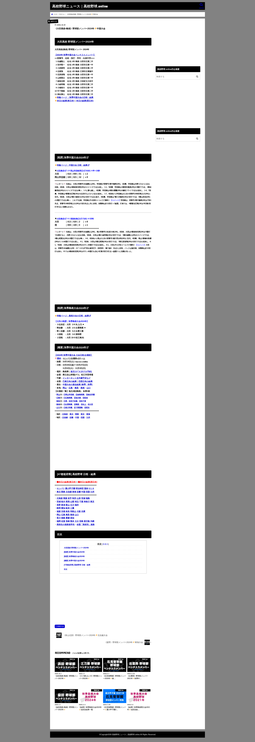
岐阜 (68, 508)
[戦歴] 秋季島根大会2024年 (74, 556)
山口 (89, 388)
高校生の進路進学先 (66, 524)
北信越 (65, 417)
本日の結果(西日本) (85, 101)
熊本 (72, 521)
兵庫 (83, 511)
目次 (65, 569)
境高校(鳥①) (75, 219)
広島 (71, 388)
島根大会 (61, 626)
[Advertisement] (103, 127)
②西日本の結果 (86, 381)
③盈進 (85, 398)
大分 (77, 521)
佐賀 (63, 521)
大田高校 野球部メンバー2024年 (76, 548)
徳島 (63, 518)
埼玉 (77, 501)
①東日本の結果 (70, 381)
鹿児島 (87, 521)
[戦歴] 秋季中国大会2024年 (74, 552)
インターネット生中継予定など (77, 378)
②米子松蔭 (73, 401)
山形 (79, 498)
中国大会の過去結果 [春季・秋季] (77, 384)
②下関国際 (78, 408)
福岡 (59, 521)
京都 (63, 511)
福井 (77, 505)
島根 (83, 388)
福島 (88, 498)
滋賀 (59, 511)
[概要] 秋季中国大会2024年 (74, 561)
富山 (68, 505)
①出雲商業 (68, 404)
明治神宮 (80, 488)
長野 (59, 505)
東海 (88, 414)
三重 (72, 508)
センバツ (61, 488)
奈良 (68, 511)
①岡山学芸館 (69, 395)
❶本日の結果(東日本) (66, 482)
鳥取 (77, 388)
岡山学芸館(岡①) (77, 171)
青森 (65, 498)
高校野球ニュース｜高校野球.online (80, 6)
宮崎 (81, 521)
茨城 (59, 501)
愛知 (63, 508)
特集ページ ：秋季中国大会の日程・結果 (75, 97)
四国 (82, 417)
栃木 (63, 501)
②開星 (76, 404)
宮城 (83, 498)
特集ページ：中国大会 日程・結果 (72, 165)
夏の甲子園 (70, 488)
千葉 (81, 501)
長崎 (68, 521)
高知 (72, 518)
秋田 (74, 498)
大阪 (79, 511)
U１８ (91, 488)
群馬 (68, 501)
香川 (59, 518)
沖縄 (92, 521)
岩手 (70, 498)
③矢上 (83, 404)
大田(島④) (61, 171)
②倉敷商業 (80, 395)
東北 (71, 414)
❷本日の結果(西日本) (87, 482)
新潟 (63, 505)
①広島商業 (68, 398)
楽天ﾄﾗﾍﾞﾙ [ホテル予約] (81, 371)
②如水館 (77, 398)
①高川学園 (68, 408)
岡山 (65, 388)
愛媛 (68, 518)
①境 (65, 401)
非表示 (105, 544)
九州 (88, 417)
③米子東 (82, 401)
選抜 (59, 358)
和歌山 (73, 511)
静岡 (59, 508)
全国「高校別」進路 (86, 524)
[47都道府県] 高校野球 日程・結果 (77, 565)
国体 (86, 488)
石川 (72, 505)
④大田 (90, 404)
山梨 (72, 501)
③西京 (87, 408)
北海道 (65, 414)
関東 (77, 414)
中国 (77, 417)
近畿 (71, 417)
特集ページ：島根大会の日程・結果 (73, 316)
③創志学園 (90, 395)
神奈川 (87, 501)
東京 (82, 414)
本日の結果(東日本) (65, 101)
